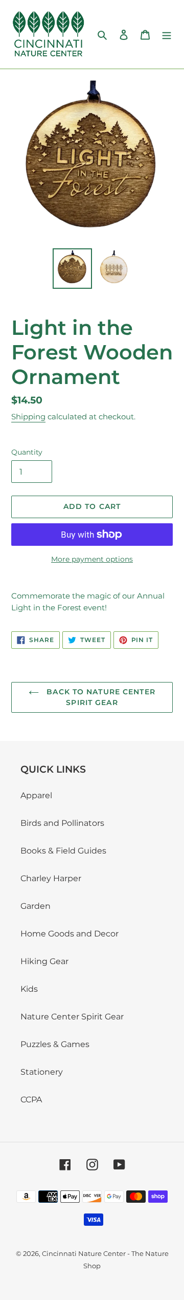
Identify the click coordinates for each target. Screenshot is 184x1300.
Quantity (26, 452)
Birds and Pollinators (62, 823)
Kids (29, 989)
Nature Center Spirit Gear (72, 1016)
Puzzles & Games (54, 1044)
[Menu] (166, 34)
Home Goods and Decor (69, 934)
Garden (35, 906)
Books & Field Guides (63, 851)
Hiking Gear (44, 961)
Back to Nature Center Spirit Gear (99, 697)
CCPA (31, 1099)
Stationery (41, 1072)
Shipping (28, 416)
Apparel (36, 795)
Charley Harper (50, 878)
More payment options (92, 559)
